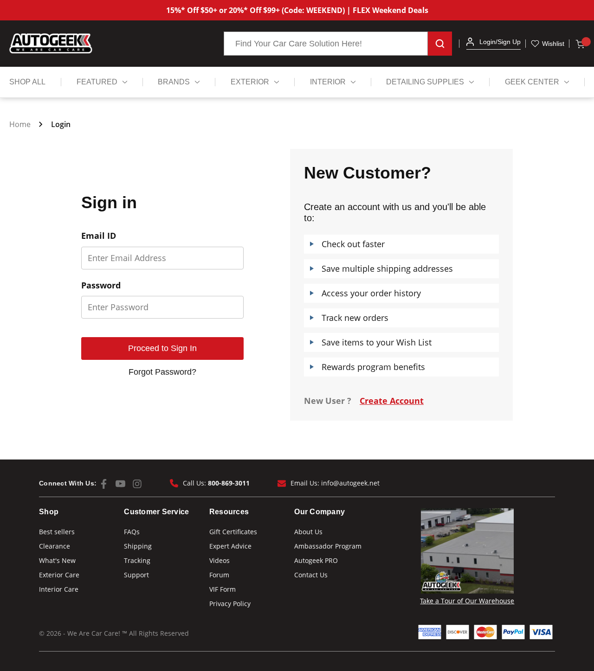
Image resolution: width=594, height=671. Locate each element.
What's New (57, 560)
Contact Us (311, 574)
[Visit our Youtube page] (120, 484)
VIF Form (222, 589)
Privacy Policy (230, 603)
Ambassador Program (328, 546)
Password (101, 286)
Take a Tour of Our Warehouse (467, 600)
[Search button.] (440, 44)
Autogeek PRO (316, 560)
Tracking (137, 560)
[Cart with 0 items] (579, 43)
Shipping (138, 546)
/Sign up (508, 41)
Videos (219, 560)
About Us (308, 531)
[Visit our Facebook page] (104, 484)
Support (136, 574)
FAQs (132, 531)
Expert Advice (230, 546)
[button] (470, 42)
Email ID (98, 236)
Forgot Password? (162, 372)
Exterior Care (59, 574)
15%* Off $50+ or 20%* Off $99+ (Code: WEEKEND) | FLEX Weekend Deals (297, 10)
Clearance (54, 546)
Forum (219, 574)
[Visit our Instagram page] (137, 484)
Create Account (392, 400)
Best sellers (57, 531)
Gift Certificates (233, 531)
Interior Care (58, 589)
